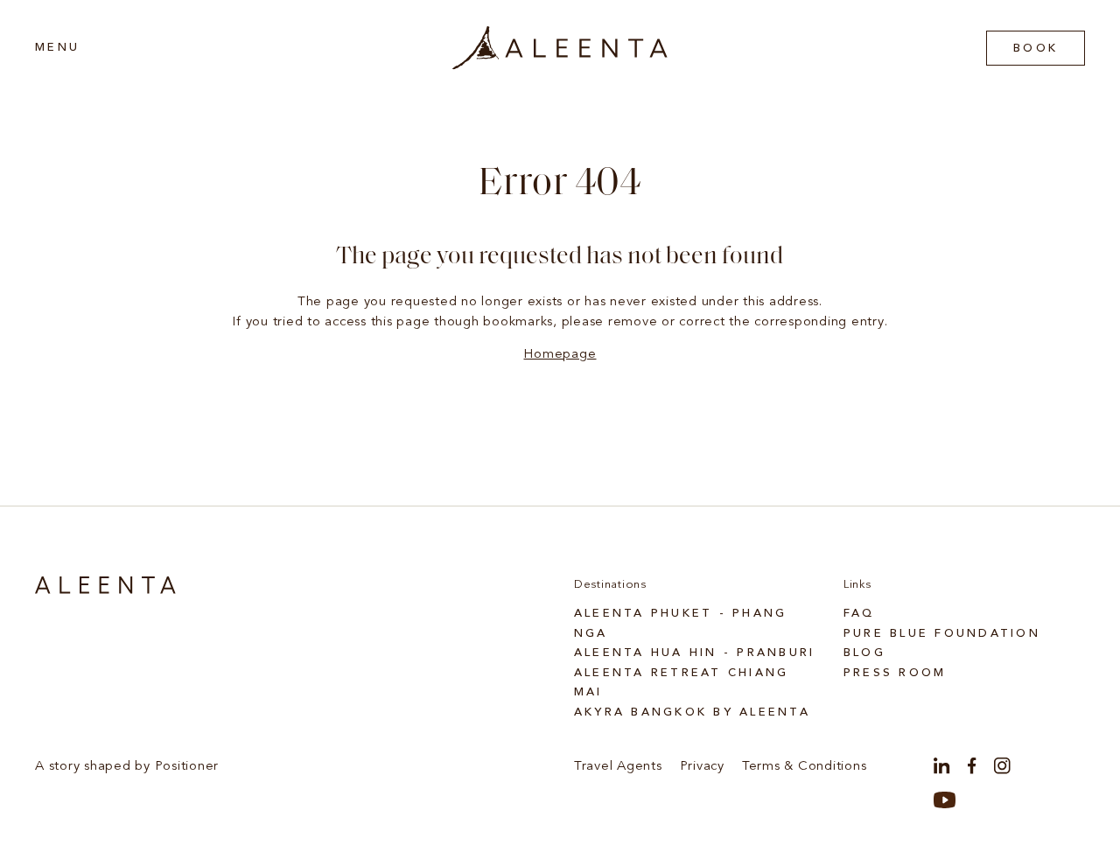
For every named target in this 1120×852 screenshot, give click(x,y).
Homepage (559, 354)
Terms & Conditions (804, 766)
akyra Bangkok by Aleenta (692, 712)
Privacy (702, 766)
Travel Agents (618, 766)
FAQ (859, 613)
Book (1035, 48)
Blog (865, 653)
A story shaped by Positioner (127, 766)
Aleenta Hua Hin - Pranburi (695, 653)
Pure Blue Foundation (942, 633)
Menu (57, 47)
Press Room (895, 673)
